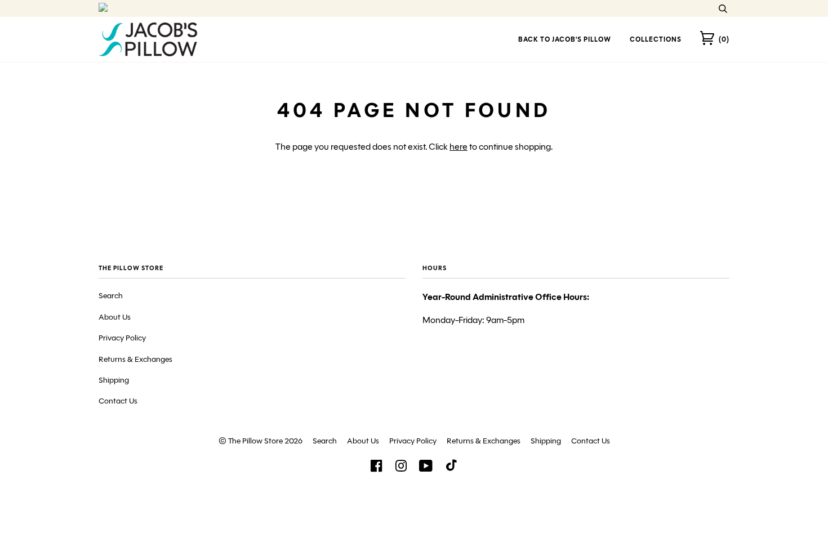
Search (111, 296)
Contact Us (118, 401)
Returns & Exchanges (135, 359)
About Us (115, 317)
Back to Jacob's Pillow (564, 39)
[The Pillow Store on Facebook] (376, 469)
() (724, 39)
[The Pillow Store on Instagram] (401, 469)
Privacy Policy (122, 338)
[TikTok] (451, 468)
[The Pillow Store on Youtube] (426, 469)
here (458, 146)
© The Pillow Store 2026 (260, 441)
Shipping (114, 380)
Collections (656, 39)
